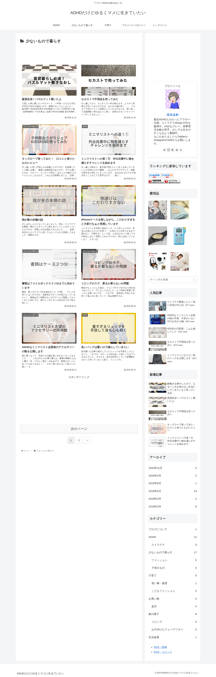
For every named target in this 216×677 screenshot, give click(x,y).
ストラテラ (174, 544)
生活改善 (173, 637)
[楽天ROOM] (172, 150)
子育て (173, 575)
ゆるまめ (173, 114)
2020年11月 (173, 468)
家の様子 (173, 614)
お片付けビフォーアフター (174, 629)
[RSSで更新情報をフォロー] (181, 150)
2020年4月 (173, 475)
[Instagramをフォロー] (168, 150)
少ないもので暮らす (173, 552)
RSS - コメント (163, 652)
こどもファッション (174, 590)
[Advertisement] (79, 52)
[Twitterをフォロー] (164, 150)
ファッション (174, 560)
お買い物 (173, 598)
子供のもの (174, 567)
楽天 (174, 606)
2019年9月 (173, 483)
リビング (174, 621)
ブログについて (173, 529)
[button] (194, 279)
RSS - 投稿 (160, 647)
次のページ (79, 429)
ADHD (173, 537)
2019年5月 (173, 491)
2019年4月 (173, 498)
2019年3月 (173, 506)
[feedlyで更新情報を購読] (177, 150)
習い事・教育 (174, 583)
